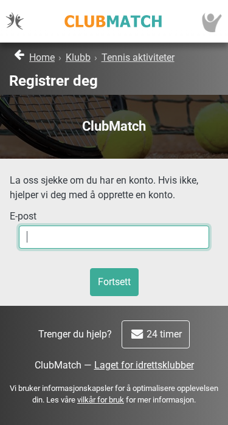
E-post (23, 216)
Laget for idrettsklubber (144, 365)
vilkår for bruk (100, 399)
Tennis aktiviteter (138, 57)
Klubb (78, 57)
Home (42, 57)
